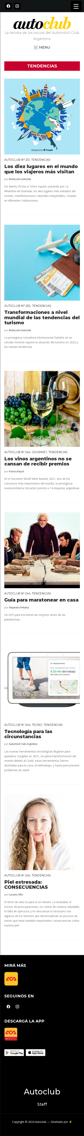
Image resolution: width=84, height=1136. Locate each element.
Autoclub (42, 1091)
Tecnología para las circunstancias (28, 734)
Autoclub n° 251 (17, 160)
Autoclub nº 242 (17, 875)
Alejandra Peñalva (19, 607)
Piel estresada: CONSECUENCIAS (26, 884)
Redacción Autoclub (20, 179)
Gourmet (39, 452)
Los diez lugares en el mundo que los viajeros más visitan (41, 169)
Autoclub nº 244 (17, 452)
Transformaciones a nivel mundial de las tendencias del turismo (42, 317)
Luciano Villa (16, 894)
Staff (42, 1104)
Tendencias (40, 160)
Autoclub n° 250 (17, 306)
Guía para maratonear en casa (41, 600)
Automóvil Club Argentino (23, 744)
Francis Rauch (16, 471)
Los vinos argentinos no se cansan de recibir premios (38, 461)
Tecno (37, 725)
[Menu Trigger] (76, 6)
